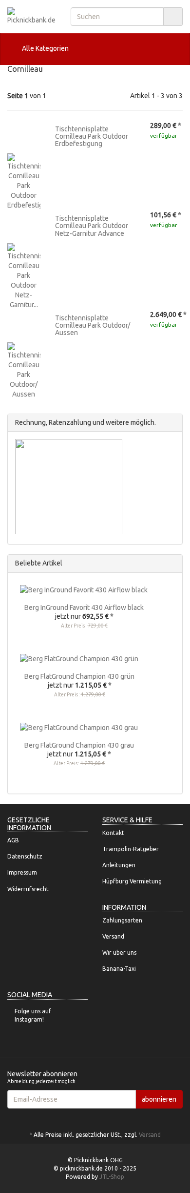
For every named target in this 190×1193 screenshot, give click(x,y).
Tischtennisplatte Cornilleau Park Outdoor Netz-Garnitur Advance (91, 225)
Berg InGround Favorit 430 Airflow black (84, 607)
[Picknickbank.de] (31, 16)
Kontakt (113, 833)
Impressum (22, 872)
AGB (13, 840)
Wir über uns (119, 952)
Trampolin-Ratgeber (130, 849)
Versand (113, 936)
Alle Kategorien (44, 48)
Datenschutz (24, 856)
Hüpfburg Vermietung (132, 881)
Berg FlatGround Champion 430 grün (79, 676)
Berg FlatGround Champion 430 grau (79, 745)
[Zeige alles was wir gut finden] (172, 563)
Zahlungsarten (122, 920)
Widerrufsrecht (28, 889)
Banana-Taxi (119, 968)
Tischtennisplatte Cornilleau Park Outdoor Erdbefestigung (91, 136)
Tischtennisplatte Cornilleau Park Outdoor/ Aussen (92, 325)
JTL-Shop (111, 1176)
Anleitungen (118, 865)
